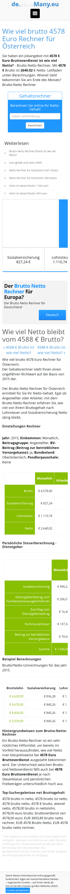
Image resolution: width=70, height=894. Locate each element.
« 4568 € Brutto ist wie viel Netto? (18, 350)
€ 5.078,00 (16, 721)
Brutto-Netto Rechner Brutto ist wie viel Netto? (32, 153)
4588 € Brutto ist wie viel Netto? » (51, 350)
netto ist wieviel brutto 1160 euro (28, 185)
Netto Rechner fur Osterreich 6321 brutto (33, 170)
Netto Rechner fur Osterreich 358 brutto (33, 178)
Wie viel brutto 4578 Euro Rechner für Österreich (33, 39)
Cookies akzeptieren (18, 890)
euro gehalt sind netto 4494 (25, 162)
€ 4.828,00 (16, 713)
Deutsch (52, 314)
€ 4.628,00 (16, 696)
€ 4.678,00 (16, 704)
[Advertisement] (31, 223)
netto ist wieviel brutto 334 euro (28, 193)
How (35, 4)
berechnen (35, 125)
